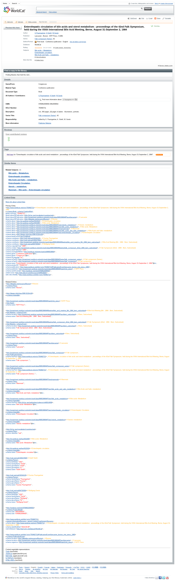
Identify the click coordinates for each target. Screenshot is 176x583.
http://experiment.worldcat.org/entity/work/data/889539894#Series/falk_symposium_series (50, 259)
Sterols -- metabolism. (18, 186)
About (26, 571)
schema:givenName (12, 466)
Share (158, 18)
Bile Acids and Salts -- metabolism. (47, 55)
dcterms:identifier (12, 433)
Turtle (8, 551)
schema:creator (11, 248)
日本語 (88, 567)
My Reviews (63, 569)
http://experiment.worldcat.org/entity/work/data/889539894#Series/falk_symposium (47, 261)
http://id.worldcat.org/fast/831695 (28, 223)
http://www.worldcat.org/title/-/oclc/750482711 (34, 275)
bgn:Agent (10, 303)
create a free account (166, 3)
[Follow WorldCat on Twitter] (163, 578)
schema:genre (10, 254)
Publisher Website (45, 123)
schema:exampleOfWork (14, 252)
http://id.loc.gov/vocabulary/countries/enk (39, 215)
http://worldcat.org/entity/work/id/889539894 (39, 252)
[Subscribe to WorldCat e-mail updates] (156, 578)
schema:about (10, 221)
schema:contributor (12, 238)
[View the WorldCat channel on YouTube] (167, 578)
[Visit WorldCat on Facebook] (160, 578)
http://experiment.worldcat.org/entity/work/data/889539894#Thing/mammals (43, 229)
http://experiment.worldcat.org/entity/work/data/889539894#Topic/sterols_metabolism (46, 225)
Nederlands (60, 567)
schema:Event (21, 312)
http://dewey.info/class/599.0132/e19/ (30, 234)
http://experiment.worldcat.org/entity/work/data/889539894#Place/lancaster (51, 217)
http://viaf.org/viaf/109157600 (30, 240)
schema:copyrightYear (13, 246)
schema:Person (12, 460)
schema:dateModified (13, 527)
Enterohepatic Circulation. (19, 183)
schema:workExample (13, 271)
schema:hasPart (11, 356)
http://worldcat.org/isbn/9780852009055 (36, 271)
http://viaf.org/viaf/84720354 (30, 244)
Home (20, 571)
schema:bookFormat (13, 236)
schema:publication (12, 267)
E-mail (150, 18)
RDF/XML (9, 556)
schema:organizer (12, 542)
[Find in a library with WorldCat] (16, 13)
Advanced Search (41, 12)
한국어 (83, 567)
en (35, 254)
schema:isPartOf (11, 259)
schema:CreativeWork (25, 211)
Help (32, 571)
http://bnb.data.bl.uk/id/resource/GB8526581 (31, 273)
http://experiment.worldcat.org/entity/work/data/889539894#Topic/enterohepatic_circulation (48, 232)
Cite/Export (133, 18)
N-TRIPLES (10, 558)
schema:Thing (12, 381)
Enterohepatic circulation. (43, 52)
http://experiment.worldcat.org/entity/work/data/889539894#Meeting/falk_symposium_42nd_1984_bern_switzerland (57, 248)
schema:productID (12, 265)
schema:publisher (12, 269)
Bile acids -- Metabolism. (43, 50)
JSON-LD (9, 554)
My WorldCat (36, 569)
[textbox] (89, 8)
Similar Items (40, 60)
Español (40, 567)
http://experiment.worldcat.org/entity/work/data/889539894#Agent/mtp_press (45, 269)
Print (142, 18)
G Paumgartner (40, 33)
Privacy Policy (55, 573)
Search (38, 571)
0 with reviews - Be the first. (63, 47)
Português (69, 567)
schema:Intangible (13, 295)
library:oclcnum (11, 213)
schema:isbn (10, 512)
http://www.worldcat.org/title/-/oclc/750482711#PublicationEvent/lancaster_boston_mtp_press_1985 (54, 267)
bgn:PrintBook (25, 236)
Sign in (157, 3)
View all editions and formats (78, 41)
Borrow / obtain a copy (166, 65)
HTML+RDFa (10, 560)
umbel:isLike (10, 273)
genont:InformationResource (16, 521)
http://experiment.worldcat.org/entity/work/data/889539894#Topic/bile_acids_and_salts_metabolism (51, 231)
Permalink (168, 18)
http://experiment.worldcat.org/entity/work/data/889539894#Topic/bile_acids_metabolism (47, 227)
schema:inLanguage (13, 257)
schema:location (11, 314)
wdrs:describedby (12, 275)
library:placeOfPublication (14, 215)
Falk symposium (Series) (43, 39)
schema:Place (12, 286)
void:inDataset (11, 529)
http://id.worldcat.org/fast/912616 (28, 221)
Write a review (32, 22)
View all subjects (41, 57)
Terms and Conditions (67, 573)
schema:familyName (13, 464)
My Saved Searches (83, 569)
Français (46, 567)
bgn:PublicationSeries (14, 355)
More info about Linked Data (15, 202)
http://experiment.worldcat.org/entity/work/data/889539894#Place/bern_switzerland (46, 314)
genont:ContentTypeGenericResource (40, 521)
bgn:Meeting (11, 312)
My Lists (45, 569)
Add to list (10, 22)
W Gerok (55, 33)
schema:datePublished (13, 250)
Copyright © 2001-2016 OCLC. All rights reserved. (33, 573)
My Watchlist (54, 569)
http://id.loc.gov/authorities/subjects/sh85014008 (35, 402)
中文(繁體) (95, 567)
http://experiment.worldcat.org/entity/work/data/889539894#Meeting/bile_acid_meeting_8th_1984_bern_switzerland (59, 242)
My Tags (72, 569)
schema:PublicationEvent (16, 536)
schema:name (10, 263)
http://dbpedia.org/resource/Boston (37, 219)
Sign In (21, 569)
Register (27, 569)
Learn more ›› (77, 577)
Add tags (20, 22)
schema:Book (12, 211)
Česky (21, 567)
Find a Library (53, 12)
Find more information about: (52, 99)
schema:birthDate (12, 462)
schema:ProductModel (15, 510)
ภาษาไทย (76, 567)
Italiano (53, 567)
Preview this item (13, 28)
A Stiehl (48, 33)
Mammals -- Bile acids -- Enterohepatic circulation (29, 190)
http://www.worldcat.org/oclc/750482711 (20, 208)
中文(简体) (103, 567)
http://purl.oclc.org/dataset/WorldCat (29, 529)
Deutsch (27, 567)
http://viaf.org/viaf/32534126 (30, 238)
